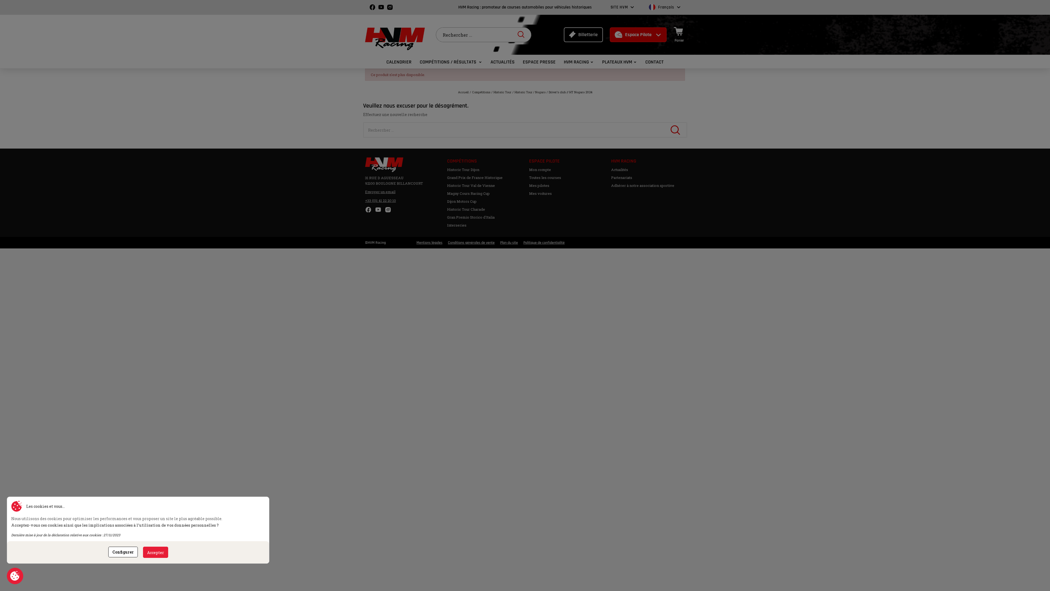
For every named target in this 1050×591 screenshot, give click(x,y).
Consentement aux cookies (15, 576)
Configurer (123, 552)
